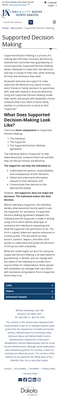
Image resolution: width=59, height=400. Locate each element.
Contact (8, 368)
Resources (16, 28)
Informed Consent (16, 296)
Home (5, 28)
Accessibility (20, 368)
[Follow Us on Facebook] (25, 380)
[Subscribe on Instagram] (39, 380)
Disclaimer (34, 368)
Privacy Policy (49, 368)
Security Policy (30, 373)
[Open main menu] (54, 22)
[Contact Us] (20, 380)
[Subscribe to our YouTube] (30, 380)
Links (9, 285)
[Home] (21, 13)
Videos (9, 291)
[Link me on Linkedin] (34, 380)
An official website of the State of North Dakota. (18, 3)
